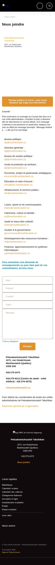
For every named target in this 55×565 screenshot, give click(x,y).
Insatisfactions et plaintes (13, 502)
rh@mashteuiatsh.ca (14, 241)
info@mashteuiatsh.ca (18, 387)
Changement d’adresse (12, 495)
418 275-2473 (27, 456)
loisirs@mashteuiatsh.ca (16, 208)
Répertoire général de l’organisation (20, 406)
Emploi (5, 506)
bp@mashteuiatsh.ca (15, 142)
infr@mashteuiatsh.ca (15, 193)
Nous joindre (23, 462)
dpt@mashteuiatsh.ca (15, 168)
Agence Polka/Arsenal (11, 552)
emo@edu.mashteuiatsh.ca (18, 185)
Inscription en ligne (10, 499)
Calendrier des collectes (12, 492)
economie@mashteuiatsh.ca (18, 176)
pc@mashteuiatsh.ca (15, 216)
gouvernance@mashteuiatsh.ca (20, 233)
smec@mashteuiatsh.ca (16, 225)
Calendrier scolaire (10, 488)
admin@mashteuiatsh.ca (17, 253)
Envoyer (27, 346)
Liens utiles (7, 515)
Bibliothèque (7, 485)
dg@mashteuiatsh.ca (15, 151)
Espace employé (9, 509)
